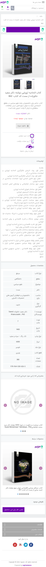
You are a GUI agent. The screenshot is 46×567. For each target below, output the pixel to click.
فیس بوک (31, 545)
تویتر (26, 545)
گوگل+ (15, 545)
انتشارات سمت (21, 113)
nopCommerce (27, 565)
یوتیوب (20, 545)
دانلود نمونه (22, 126)
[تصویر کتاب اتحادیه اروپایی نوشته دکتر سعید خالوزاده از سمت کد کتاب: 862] (29, 84)
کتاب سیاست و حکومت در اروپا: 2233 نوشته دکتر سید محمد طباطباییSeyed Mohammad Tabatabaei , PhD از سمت (23, 426)
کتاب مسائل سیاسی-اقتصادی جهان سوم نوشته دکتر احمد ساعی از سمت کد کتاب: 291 (24, 489)
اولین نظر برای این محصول (13, 509)
